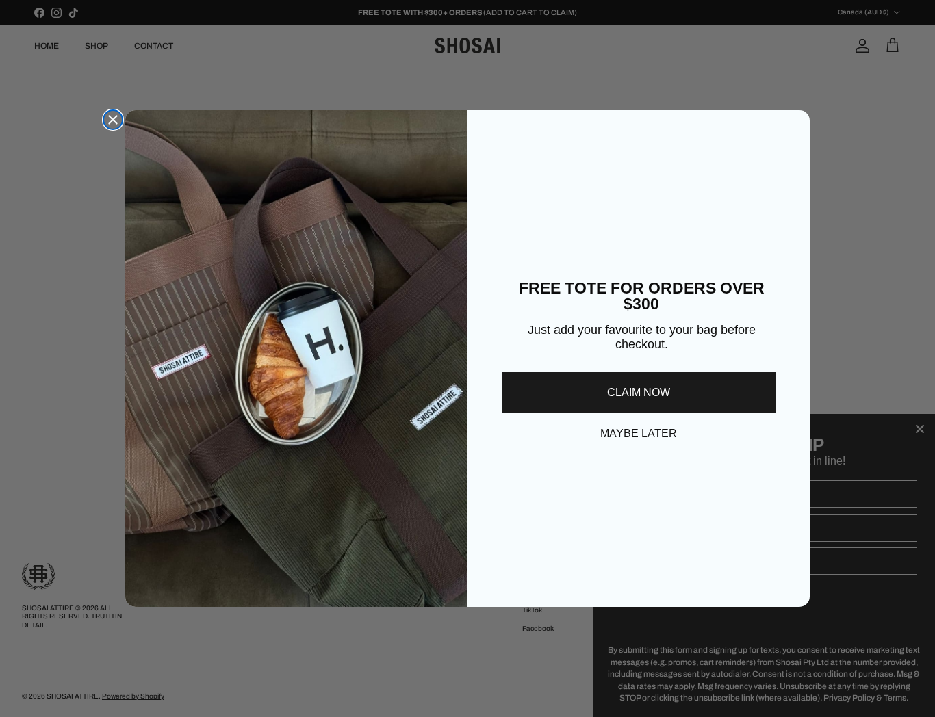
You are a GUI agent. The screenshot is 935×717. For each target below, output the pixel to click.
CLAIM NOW (638, 392)
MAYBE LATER (638, 433)
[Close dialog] (113, 119)
